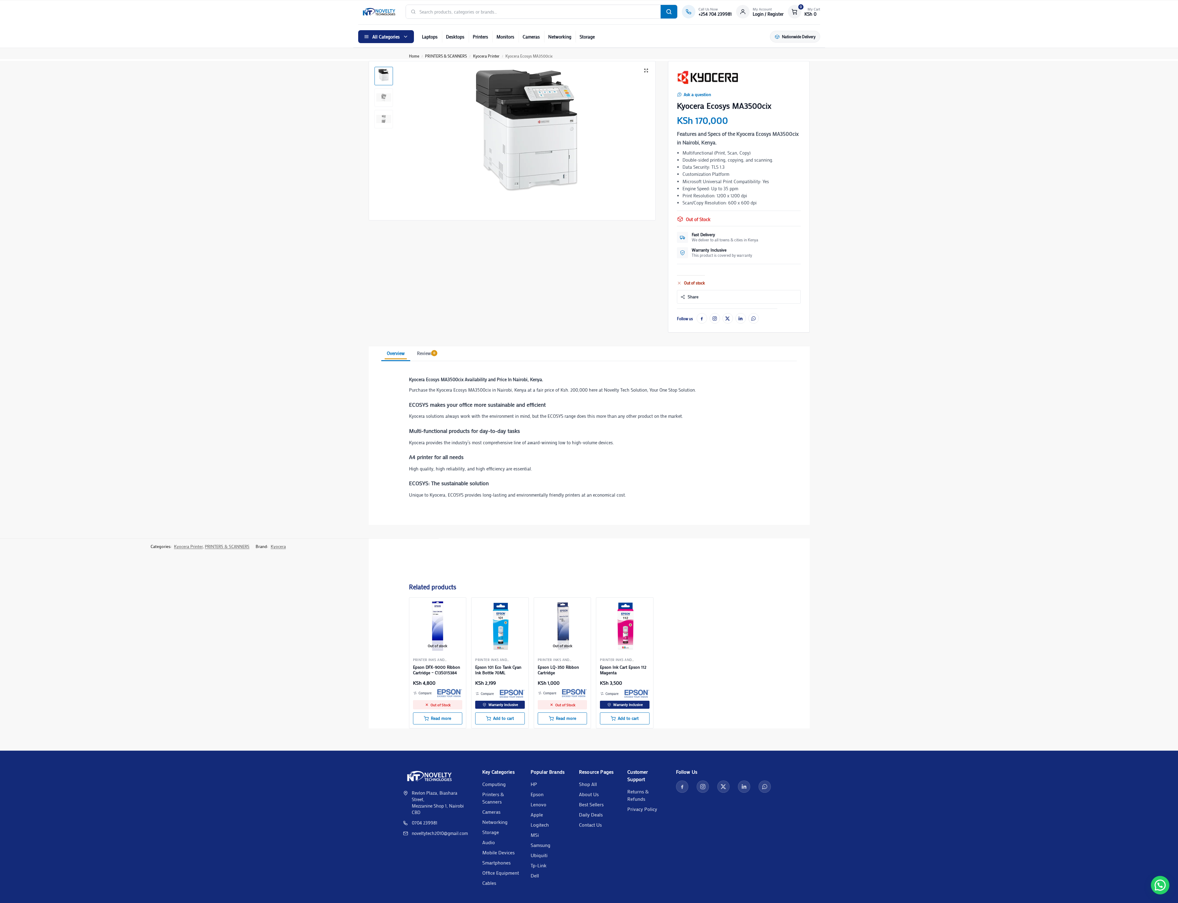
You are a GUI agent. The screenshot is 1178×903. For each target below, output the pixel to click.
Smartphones (496, 862)
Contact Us (590, 824)
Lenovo (538, 804)
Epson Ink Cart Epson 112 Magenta (623, 669)
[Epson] (449, 693)
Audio (488, 842)
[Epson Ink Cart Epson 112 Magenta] (625, 626)
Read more (441, 718)
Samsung (540, 845)
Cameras (531, 37)
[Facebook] (702, 318)
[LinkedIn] (740, 318)
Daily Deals (591, 814)
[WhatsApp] (753, 318)
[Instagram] (715, 318)
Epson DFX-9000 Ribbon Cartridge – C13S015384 (436, 669)
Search (669, 11)
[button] (804, 11)
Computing (494, 784)
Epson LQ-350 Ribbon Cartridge (558, 669)
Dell (535, 875)
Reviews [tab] (426, 353)
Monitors (505, 37)
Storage (587, 37)
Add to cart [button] (503, 718)
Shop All (588, 784)
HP (534, 784)
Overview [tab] (396, 353)
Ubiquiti (539, 855)
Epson (537, 794)
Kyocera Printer (486, 55)
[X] (728, 318)
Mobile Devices (498, 852)
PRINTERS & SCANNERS (446, 55)
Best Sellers (591, 804)
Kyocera (278, 546)
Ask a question (697, 94)
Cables (489, 883)
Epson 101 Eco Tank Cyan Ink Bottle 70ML (498, 669)
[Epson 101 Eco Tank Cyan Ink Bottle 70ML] (500, 626)
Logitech (540, 824)
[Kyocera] (708, 77)
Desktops (455, 37)
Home (414, 55)
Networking (559, 37)
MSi (535, 835)
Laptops (430, 37)
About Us (589, 794)
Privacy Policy (642, 809)
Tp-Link (538, 865)
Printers (480, 37)
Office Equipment (500, 872)
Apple (537, 814)
